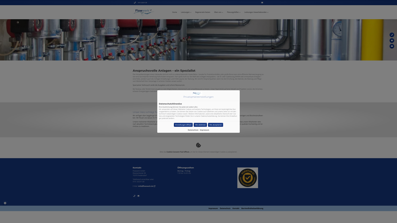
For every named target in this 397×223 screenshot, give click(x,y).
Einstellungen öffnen (183, 125)
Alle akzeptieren (215, 125)
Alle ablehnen (200, 125)
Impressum (204, 130)
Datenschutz (193, 130)
